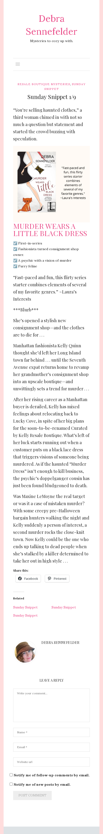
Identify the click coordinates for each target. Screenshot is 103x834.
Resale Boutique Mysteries (43, 84)
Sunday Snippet (25, 607)
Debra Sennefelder (60, 642)
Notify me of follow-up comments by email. (52, 775)
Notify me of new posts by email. (42, 784)
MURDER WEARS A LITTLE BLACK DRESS (50, 229)
